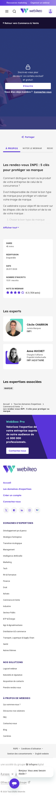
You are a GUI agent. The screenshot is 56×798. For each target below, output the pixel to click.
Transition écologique (12, 543)
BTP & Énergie (9, 619)
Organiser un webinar (39, 3)
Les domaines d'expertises (17, 489)
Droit (5, 587)
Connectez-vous (12, 501)
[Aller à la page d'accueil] (33, 11)
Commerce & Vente (11, 407)
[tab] (11, 148)
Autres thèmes (9, 650)
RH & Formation (9, 575)
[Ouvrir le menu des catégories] (7, 11)
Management (9, 550)
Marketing (7, 562)
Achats (6, 594)
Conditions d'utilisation (31, 749)
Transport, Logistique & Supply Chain (18, 638)
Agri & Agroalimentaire (12, 625)
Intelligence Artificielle (12, 556)
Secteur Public (9, 613)
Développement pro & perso (14, 531)
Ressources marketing (17, 3)
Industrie (7, 606)
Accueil (6, 404)
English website (42, 754)
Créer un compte (12, 495)
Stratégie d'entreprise (12, 537)
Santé (5, 644)
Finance (6, 581)
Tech (5, 568)
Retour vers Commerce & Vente (22, 23)
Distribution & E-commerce (14, 631)
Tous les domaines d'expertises (27, 404)
